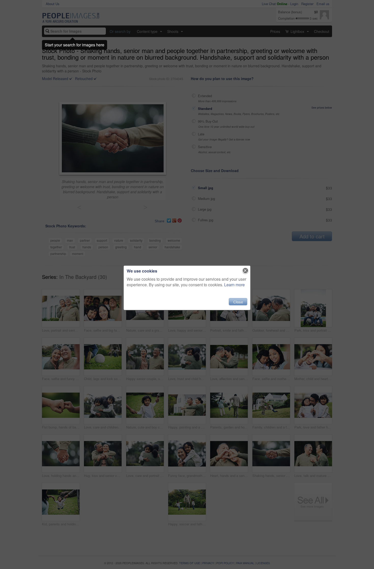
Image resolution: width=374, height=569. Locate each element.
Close (238, 301)
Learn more (234, 285)
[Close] (245, 271)
